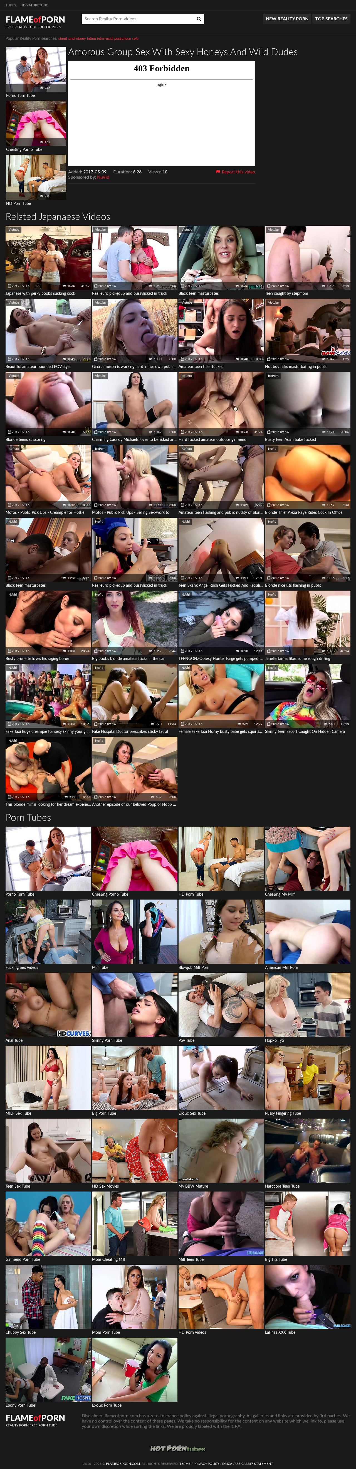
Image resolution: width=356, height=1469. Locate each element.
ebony (81, 39)
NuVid (103, 177)
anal (71, 39)
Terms (185, 1463)
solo (135, 39)
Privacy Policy (206, 1463)
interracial (105, 39)
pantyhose (122, 39)
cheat (62, 39)
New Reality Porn (287, 19)
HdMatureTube (34, 5)
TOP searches (331, 19)
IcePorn (187, 375)
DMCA (227, 1463)
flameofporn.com (123, 1463)
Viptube (14, 229)
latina (91, 39)
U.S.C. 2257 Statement (254, 1463)
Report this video (238, 172)
